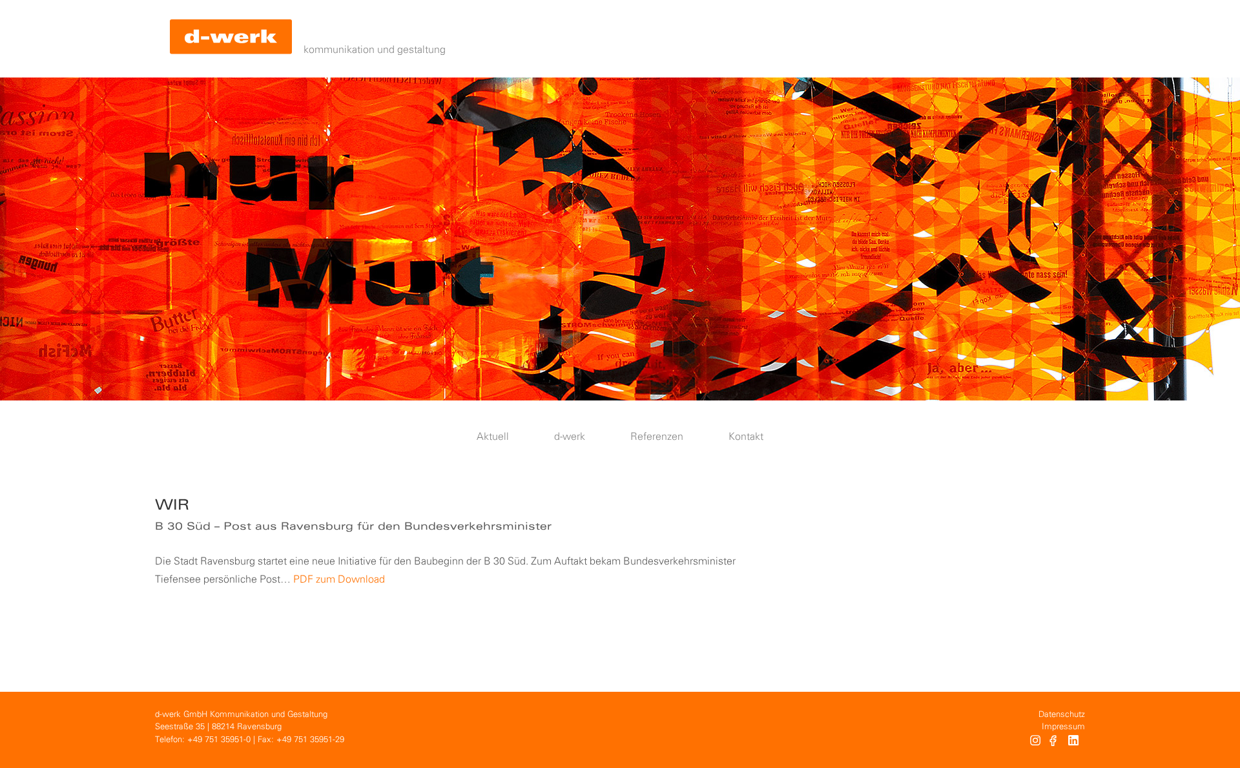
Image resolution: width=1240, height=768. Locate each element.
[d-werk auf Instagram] (1035, 742)
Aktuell (493, 437)
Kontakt (745, 437)
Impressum (1063, 727)
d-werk (569, 437)
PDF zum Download (339, 580)
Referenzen (656, 437)
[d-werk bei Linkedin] (1075, 742)
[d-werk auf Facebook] (1054, 742)
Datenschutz (1061, 714)
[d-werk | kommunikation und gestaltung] (231, 38)
